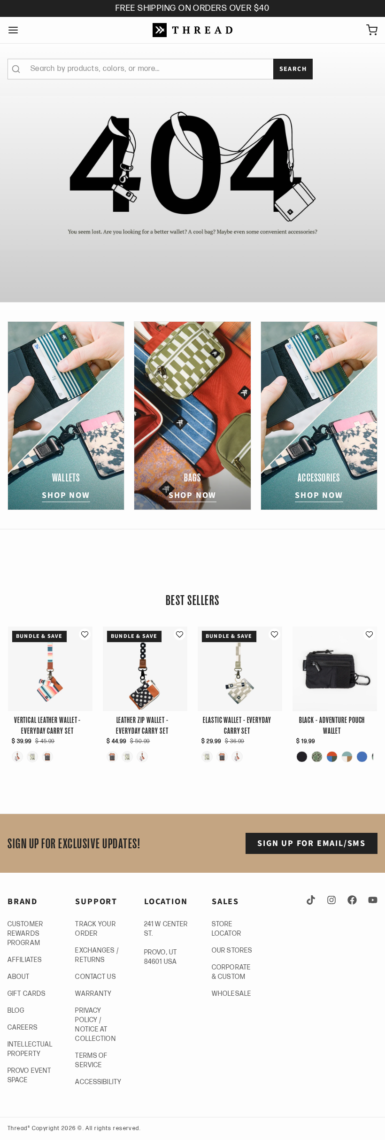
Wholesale (231, 994)
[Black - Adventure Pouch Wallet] (302, 756)
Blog (16, 1011)
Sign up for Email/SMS (311, 843)
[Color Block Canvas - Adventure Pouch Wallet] (347, 756)
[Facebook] (352, 900)
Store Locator (226, 929)
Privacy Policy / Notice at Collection (95, 1025)
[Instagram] (331, 900)
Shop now (66, 495)
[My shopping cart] (368, 30)
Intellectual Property (30, 1049)
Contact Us (95, 977)
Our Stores (232, 950)
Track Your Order (95, 929)
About (19, 977)
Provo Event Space (29, 1075)
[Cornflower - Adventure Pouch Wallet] (362, 756)
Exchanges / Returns (96, 955)
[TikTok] (312, 900)
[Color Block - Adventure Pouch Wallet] (332, 756)
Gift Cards (27, 994)
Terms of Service (91, 1060)
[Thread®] (192, 30)
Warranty (93, 994)
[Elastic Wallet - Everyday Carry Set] (32, 756)
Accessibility (98, 1082)
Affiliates (25, 960)
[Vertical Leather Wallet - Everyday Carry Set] (17, 756)
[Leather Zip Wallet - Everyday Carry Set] (47, 756)
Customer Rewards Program (25, 933)
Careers (23, 1027)
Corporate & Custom (231, 972)
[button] (85, 634)
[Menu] (17, 30)
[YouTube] (370, 900)
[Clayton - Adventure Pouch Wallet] (317, 756)
